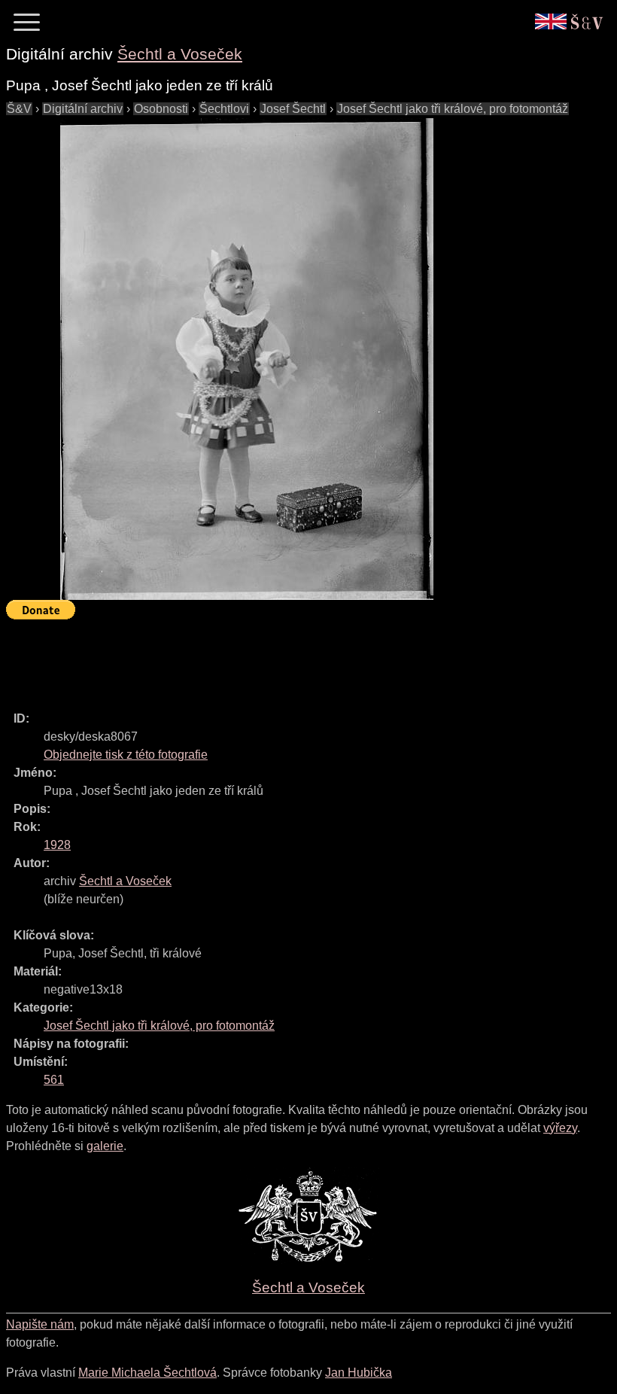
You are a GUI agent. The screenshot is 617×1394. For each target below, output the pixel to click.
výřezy (560, 1128)
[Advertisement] (280, 658)
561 (54, 1079)
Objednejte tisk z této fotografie (126, 754)
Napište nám (40, 1324)
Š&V (19, 108)
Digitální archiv (83, 108)
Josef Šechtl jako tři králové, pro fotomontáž (452, 108)
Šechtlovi (224, 108)
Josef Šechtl (293, 108)
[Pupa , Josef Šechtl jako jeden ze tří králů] (247, 359)
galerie (105, 1146)
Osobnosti (161, 108)
